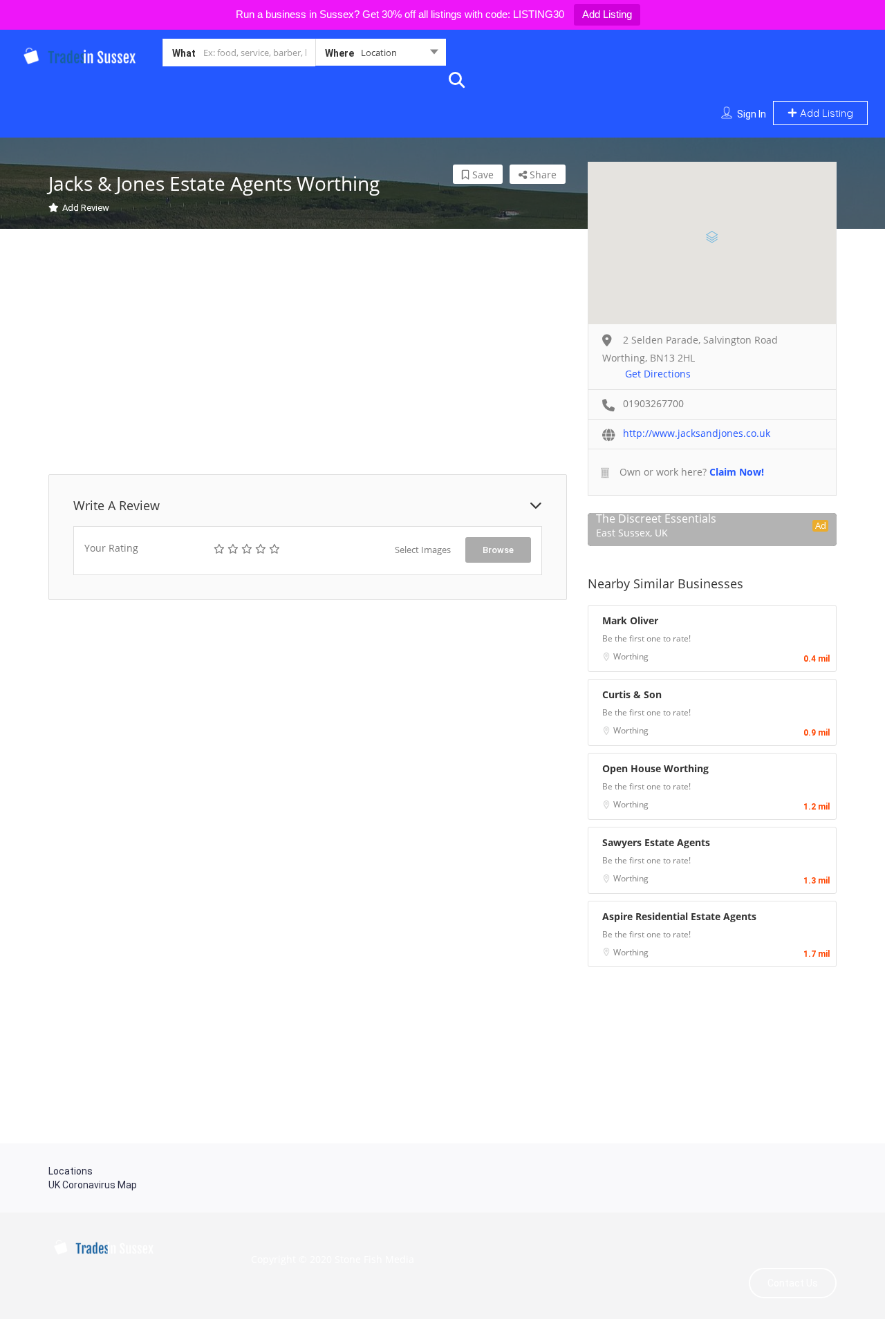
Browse (498, 550)
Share (542, 174)
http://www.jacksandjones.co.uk (696, 433)
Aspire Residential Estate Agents (679, 916)
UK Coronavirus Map (92, 1184)
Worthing (631, 656)
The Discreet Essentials (656, 518)
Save (481, 174)
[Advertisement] (307, 353)
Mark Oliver (630, 620)
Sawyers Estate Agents (656, 842)
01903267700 (653, 403)
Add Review (85, 208)
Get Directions (658, 373)
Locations (70, 1171)
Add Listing (607, 14)
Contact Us (792, 1283)
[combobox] (380, 55)
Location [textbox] (379, 52)
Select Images (423, 549)
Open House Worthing (655, 768)
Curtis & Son (632, 694)
